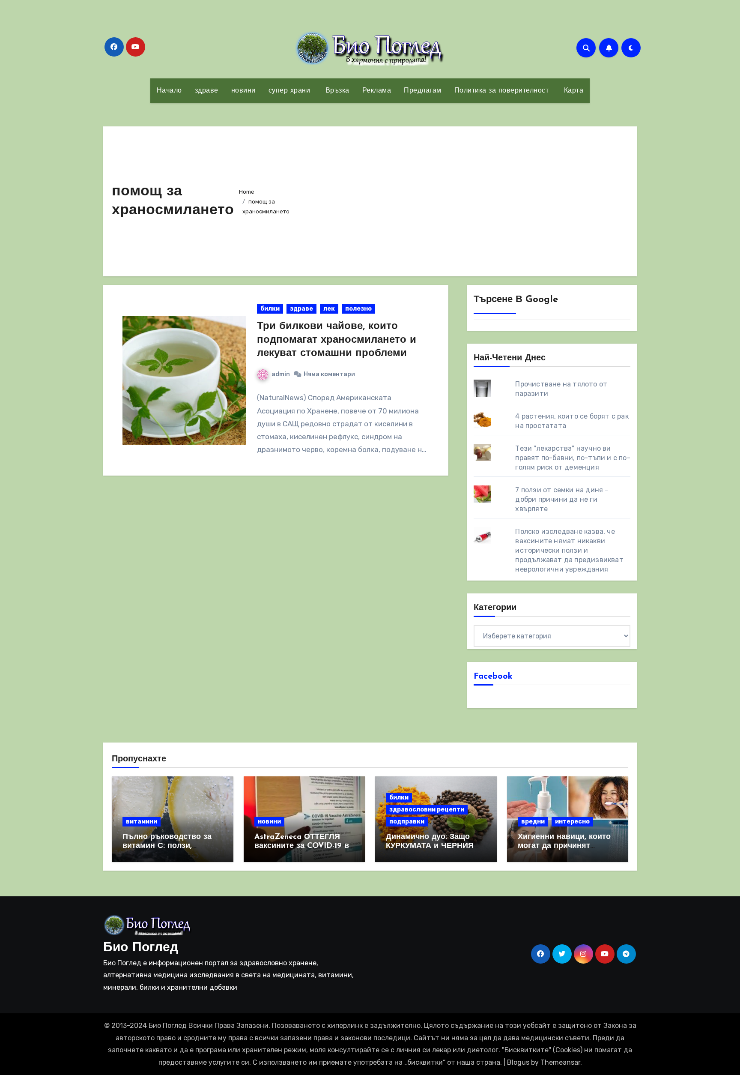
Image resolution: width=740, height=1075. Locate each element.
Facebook (493, 676)
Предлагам (423, 90)
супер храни (289, 90)
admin (281, 374)
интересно (572, 821)
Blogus (518, 1062)
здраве (206, 90)
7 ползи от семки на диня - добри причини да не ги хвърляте (561, 499)
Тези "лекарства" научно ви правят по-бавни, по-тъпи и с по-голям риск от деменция (572, 457)
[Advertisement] (465, 199)
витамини (141, 821)
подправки (406, 821)
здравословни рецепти (426, 809)
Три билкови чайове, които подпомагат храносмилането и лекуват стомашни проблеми (336, 339)
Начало (169, 90)
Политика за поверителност (501, 90)
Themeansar (560, 1062)
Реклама (376, 90)
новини (243, 90)
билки (270, 308)
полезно (358, 308)
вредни (533, 821)
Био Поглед (140, 948)
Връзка (336, 90)
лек (329, 308)
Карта (572, 90)
